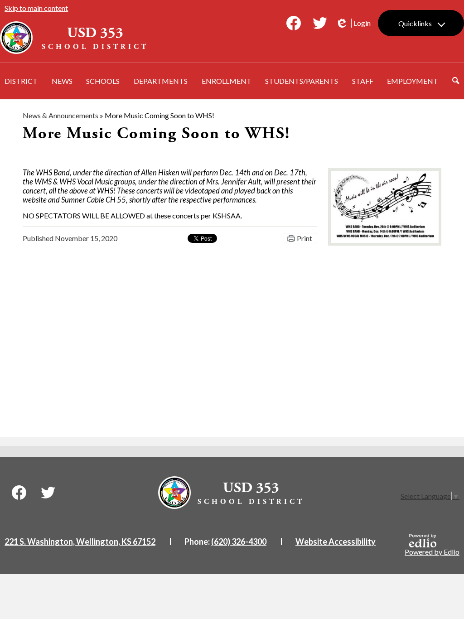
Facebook (293, 23)
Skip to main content (36, 8)
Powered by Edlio (432, 551)
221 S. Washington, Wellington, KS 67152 (80, 541)
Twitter (320, 23)
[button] (21, 81)
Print (304, 238)
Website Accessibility (335, 541)
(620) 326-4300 (238, 541)
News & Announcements (60, 115)
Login (353, 23)
